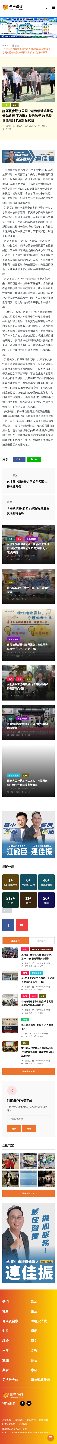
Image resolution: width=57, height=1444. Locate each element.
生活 (20, 539)
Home (5, 45)
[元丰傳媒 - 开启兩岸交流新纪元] (12, 7)
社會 (11, 539)
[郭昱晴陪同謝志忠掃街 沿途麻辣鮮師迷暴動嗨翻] (46, 1161)
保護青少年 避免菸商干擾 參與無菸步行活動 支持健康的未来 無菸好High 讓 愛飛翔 (28, 548)
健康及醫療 (31, 539)
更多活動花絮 (28, 1193)
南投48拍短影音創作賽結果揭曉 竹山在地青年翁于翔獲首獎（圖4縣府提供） (37, 1052)
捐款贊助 (19, 1419)
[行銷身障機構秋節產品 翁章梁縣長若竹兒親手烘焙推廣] (10, 1000)
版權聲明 (23, 1424)
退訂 (29, 1129)
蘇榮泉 (28, 1010)
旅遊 (5, 1360)
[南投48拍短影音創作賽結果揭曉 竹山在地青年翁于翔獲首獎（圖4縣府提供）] (10, 1046)
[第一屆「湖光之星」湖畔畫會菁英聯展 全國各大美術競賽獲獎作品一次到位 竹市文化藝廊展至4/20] (46, 1179)
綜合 (15, 105)
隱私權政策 (9, 1424)
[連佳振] (28, 156)
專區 (34, 1370)
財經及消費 (13, 776)
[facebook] (8, 925)
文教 (6, 105)
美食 (5, 1370)
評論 (5, 1340)
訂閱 (14, 1129)
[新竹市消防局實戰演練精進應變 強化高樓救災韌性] (10, 1179)
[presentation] (4, 29)
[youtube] (22, 925)
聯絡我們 (43, 1419)
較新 (15, 475)
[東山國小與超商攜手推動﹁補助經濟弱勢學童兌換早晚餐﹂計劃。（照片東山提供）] (10, 1161)
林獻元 (28, 963)
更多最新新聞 (28, 1071)
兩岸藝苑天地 (40, 1380)
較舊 (9, 502)
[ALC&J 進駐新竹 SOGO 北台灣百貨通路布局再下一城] (10, 976)
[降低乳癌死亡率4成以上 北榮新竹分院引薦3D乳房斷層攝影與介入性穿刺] (28, 1161)
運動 (34, 1331)
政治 (25, 1020)
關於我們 (31, 1419)
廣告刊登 (6, 1419)
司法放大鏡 (10, 1380)
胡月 (27, 1033)
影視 (5, 1331)
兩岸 (5, 1350)
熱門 (11, 679)
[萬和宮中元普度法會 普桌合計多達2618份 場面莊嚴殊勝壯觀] (10, 952)
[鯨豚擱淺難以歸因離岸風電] (28, 1179)
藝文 (34, 1340)
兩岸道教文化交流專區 (41, 949)
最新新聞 (15, 941)
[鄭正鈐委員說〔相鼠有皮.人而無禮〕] (10, 1025)
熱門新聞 (41, 941)
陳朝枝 (15, 45)
